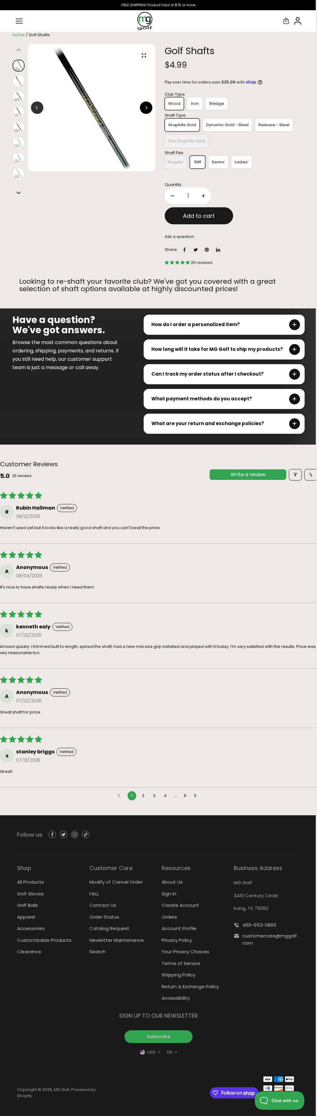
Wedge (216, 103)
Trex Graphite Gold (186, 141)
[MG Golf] (158, 21)
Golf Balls (27, 905)
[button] (178, 262)
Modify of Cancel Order (115, 882)
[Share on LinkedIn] (218, 249)
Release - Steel (273, 125)
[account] (298, 21)
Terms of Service (179, 963)
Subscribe (157, 1036)
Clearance (29, 951)
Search (97, 951)
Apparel (26, 917)
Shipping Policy (177, 975)
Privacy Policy (175, 940)
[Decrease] (172, 195)
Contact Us (102, 905)
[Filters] (292, 474)
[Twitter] (195, 249)
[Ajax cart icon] (286, 21)
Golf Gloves (30, 893)
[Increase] (203, 195)
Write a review (245, 474)
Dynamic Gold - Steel (227, 125)
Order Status (103, 917)
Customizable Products (44, 940)
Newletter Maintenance (116, 940)
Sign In (167, 893)
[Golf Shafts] (144, 55)
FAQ (93, 893)
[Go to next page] (195, 795)
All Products (30, 882)
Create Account (179, 905)
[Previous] (37, 107)
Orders (168, 917)
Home (18, 35)
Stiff (197, 162)
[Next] (146, 107)
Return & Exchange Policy (188, 986)
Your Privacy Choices (184, 951)
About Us (170, 882)
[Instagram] (74, 834)
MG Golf (61, 1089)
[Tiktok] (85, 834)
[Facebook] (184, 249)
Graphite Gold (182, 125)
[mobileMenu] (19, 21)
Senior (218, 162)
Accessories (31, 928)
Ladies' (242, 162)
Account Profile (177, 928)
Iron (195, 103)
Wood (174, 103)
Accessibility (174, 998)
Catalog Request (108, 928)
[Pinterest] (207, 249)
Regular (176, 162)
